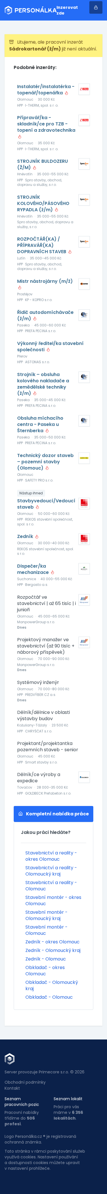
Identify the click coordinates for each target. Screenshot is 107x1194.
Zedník (25, 536)
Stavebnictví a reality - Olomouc (51, 885)
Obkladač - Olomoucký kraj (51, 985)
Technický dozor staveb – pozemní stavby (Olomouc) (45, 461)
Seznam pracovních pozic (22, 1101)
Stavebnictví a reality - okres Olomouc (51, 856)
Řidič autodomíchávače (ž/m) (45, 315)
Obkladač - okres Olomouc (45, 970)
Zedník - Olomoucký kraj (52, 950)
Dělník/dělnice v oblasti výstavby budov (43, 715)
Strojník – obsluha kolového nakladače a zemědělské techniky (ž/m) (43, 384)
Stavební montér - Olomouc (46, 930)
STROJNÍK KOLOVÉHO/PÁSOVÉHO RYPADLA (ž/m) (43, 203)
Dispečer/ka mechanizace (33, 569)
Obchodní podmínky (25, 1082)
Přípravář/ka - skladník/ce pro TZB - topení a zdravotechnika (46, 124)
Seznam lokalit (68, 1099)
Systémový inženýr (38, 682)
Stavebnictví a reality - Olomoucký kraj (51, 870)
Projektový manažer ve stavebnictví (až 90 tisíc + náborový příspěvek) (45, 646)
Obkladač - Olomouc (49, 997)
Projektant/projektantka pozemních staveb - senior (47, 746)
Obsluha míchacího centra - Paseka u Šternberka (40, 424)
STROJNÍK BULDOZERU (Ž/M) (42, 164)
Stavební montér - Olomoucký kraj (46, 915)
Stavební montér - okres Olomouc (53, 900)
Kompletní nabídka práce (57, 814)
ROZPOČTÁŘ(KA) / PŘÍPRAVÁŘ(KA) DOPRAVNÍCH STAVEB (42, 245)
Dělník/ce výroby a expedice (38, 777)
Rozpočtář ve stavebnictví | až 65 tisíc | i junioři (46, 603)
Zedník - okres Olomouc (52, 942)
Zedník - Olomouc (45, 959)
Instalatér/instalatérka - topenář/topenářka (45, 90)
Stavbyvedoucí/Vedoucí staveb (46, 504)
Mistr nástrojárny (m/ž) (45, 281)
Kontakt (12, 1088)
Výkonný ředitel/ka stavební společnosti (50, 346)
